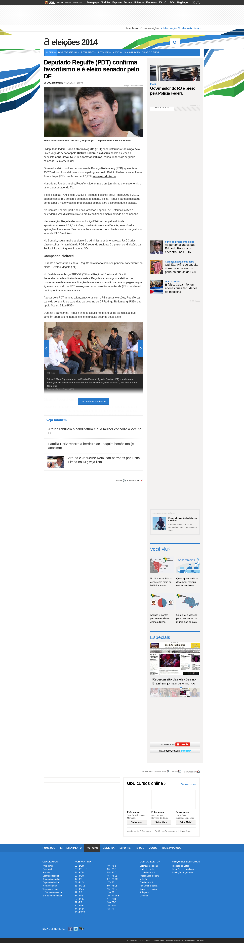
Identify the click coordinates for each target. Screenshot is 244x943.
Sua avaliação (132, 52)
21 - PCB (79, 872)
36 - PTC (111, 902)
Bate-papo (93, 2)
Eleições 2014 (74, 42)
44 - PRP (79, 909)
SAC (81, 2)
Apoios (117, 52)
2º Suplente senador (52, 895)
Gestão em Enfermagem (166, 831)
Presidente (47, 866)
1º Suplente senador (52, 892)
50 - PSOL (112, 885)
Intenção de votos (180, 866)
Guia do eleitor (150, 52)
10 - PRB (79, 905)
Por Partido (83, 861)
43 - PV (111, 909)
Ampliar (132, 326)
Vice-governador (50, 889)
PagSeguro (183, 2)
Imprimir (119, 480)
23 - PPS (79, 899)
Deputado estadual (51, 879)
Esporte (117, 2)
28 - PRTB (80, 912)
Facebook (70, 929)
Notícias (105, 2)
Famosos (151, 2)
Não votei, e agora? (149, 885)
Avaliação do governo (182, 872)
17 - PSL (111, 882)
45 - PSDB (112, 876)
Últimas (50, 52)
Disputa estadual (68, 52)
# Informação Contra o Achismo (181, 28)
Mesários (144, 895)
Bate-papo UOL (171, 848)
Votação (143, 879)
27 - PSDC (112, 879)
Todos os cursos (188, 784)
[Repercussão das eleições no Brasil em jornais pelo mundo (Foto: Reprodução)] (185, 697)
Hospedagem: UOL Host (194, 940)
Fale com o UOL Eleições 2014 (153, 771)
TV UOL (163, 2)
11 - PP (78, 892)
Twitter (75, 929)
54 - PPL (79, 895)
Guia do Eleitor (150, 861)
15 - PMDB (80, 885)
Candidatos (50, 861)
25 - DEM (79, 866)
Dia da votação (147, 882)
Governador (48, 869)
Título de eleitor (147, 869)
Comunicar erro (133, 480)
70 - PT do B (113, 895)
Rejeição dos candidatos (184, 869)
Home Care (185, 831)
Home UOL (48, 848)
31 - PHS (79, 882)
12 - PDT (79, 879)
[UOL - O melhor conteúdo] (49, 3)
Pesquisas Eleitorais (186, 861)
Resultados (87, 52)
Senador (46, 872)
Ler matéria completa (92, 401)
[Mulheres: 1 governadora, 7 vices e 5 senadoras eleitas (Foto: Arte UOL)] (195, 697)
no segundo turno (104, 176)
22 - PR (78, 902)
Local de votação (148, 872)
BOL (172, 2)
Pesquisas (104, 52)
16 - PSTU (112, 889)
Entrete (127, 2)
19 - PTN (111, 905)
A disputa (144, 892)
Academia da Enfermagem (139, 831)
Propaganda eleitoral (149, 876)
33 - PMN (79, 889)
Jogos (153, 848)
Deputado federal (50, 876)
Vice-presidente (49, 885)
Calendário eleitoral (149, 866)
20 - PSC (111, 869)
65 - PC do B (81, 869)
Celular (81, 929)
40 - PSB (111, 866)
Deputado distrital (50, 882)
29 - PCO (79, 876)
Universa (139, 2)
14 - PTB (111, 899)
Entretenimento (71, 848)
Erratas (175, 771)
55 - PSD (111, 872)
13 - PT (110, 892)
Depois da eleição (148, 889)
